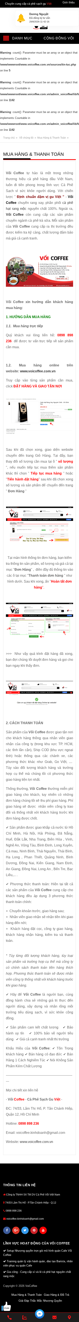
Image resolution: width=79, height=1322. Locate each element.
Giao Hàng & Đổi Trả (56, 1294)
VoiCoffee (31, 1285)
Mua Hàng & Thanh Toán (51, 137)
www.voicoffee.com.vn (38, 371)
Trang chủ (9, 137)
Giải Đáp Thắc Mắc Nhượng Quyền (40, 1300)
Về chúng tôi (26, 137)
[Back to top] (70, 1307)
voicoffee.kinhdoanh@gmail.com (25, 1218)
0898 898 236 (13, 1210)
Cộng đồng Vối (59, 38)
